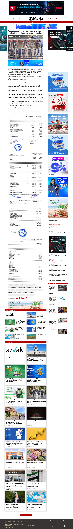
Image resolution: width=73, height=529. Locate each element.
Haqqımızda (10, 18)
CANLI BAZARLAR (57, 22)
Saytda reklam (16, 18)
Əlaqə (20, 18)
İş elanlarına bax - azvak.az (54, 224)
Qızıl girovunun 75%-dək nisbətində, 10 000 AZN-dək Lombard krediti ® (41, 321)
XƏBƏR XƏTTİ (50, 22)
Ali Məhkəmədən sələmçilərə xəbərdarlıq (57, 270)
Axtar (58, 18)
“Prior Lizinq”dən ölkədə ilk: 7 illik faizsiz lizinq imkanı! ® (41, 335)
